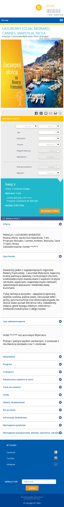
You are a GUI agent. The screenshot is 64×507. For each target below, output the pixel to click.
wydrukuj (55, 113)
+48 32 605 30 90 (53, 11)
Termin (20, 144)
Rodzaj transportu (24, 167)
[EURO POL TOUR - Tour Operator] (8, 9)
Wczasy (4, 20)
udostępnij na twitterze (45, 113)
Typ (18, 132)
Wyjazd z (20, 173)
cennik (60, 113)
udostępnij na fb (36, 113)
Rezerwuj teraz (50, 211)
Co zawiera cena (11, 218)
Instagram (11, 464)
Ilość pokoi (21, 138)
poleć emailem (50, 113)
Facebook (11, 452)
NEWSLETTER (11, 481)
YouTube (10, 458)
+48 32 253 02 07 (53, 10)
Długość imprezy (23, 151)
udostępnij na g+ (41, 113)
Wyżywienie (21, 157)
